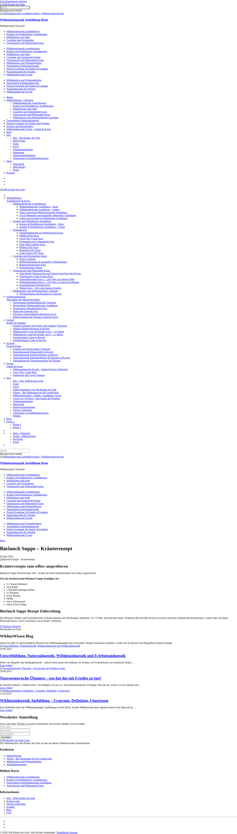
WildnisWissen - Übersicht (19, 100)
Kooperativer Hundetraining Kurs (30, 308)
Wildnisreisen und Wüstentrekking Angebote (35, 117)
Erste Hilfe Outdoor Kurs (32, 244)
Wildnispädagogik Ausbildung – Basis (38, 206)
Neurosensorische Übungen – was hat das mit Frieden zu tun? (50, 678)
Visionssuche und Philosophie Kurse (25, 43)
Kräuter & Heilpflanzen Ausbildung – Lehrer (42, 227)
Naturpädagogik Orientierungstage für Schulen (36, 360)
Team (16, 143)
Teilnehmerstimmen (23, 149)
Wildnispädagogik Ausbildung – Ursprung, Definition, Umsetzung (54, 700)
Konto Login (13, 801)
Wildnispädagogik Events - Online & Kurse (28, 129)
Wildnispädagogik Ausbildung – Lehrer (39, 209)
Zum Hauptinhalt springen (13, 1)
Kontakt (10, 172)
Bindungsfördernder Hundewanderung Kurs (35, 317)
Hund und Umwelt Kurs (25, 311)
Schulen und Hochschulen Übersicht (31, 349)
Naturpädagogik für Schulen (20, 71)
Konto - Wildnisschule (24, 436)
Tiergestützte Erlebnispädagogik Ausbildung (35, 305)
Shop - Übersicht (21, 433)
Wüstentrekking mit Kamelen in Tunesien (40, 293)
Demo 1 (10, 421)
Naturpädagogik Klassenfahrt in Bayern (33, 352)
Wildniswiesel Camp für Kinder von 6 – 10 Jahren (38, 331)
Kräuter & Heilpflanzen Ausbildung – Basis (41, 224)
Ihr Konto (18, 439)
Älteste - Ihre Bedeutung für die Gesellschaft (29, 758)
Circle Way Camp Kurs (31, 238)
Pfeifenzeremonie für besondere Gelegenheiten (43, 262)
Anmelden (6, 737)
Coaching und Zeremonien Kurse (23, 57)
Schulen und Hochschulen (19, 126)
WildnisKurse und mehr (25, 108)
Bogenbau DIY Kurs (30, 250)
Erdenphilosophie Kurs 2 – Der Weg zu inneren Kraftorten (49, 282)
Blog (8, 132)
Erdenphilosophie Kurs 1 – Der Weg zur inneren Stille (46, 279)
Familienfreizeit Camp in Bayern (29, 340)
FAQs (16, 146)
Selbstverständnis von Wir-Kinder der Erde (35, 389)
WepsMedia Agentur (66, 832)
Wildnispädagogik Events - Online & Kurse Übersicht (40, 369)
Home (9, 97)
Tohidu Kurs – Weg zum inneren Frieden (40, 288)
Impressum (18, 152)
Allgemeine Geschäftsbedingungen (31, 158)
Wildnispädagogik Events (19, 74)
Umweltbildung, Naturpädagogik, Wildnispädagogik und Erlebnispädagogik (63, 656)
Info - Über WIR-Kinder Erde (28, 381)
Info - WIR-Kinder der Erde (20, 798)
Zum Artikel (6, 665)
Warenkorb (18, 164)
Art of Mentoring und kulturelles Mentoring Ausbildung (47, 215)
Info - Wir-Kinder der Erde (26, 138)
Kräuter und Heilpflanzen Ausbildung (32, 221)
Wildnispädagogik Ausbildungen (23, 31)
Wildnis (17, 415)
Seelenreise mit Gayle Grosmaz (29, 375)
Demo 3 (17, 427)
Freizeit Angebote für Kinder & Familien (27, 68)
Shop (9, 161)
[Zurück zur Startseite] (12, 4)
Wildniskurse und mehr (18, 37)
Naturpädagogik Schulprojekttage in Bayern (35, 354)
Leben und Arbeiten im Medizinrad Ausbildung (43, 218)
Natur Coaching (27, 259)
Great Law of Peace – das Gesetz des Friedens (36, 398)
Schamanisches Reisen (30, 267)
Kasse (16, 170)
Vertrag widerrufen (22, 410)
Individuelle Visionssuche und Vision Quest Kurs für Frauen (50, 273)
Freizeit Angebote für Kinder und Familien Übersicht (40, 325)
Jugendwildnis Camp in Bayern (29, 337)
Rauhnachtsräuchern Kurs (32, 264)
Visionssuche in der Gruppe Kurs (36, 276)
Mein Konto (19, 140)
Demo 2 (17, 424)
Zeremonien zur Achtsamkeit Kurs (36, 241)
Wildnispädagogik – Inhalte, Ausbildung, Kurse (37, 395)
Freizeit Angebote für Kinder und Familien (28, 123)
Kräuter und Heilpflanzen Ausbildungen (26, 34)
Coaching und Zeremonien (20, 40)
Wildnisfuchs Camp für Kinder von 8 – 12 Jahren (38, 334)
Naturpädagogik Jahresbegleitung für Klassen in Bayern (41, 357)
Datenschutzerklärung (24, 155)
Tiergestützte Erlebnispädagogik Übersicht (34, 302)
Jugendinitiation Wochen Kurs (34, 285)
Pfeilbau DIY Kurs (29, 247)
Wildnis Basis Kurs (29, 235)
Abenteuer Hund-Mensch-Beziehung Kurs (34, 314)
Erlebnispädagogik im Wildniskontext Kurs (41, 232)
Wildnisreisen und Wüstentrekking (23, 63)
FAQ (9, 812)
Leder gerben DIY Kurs (31, 253)
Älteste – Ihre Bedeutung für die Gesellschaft (36, 392)
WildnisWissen (13, 755)
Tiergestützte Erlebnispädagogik (22, 66)
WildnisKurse (20, 230)
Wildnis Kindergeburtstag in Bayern (31, 328)
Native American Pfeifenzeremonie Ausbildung (43, 212)
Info (8, 135)
